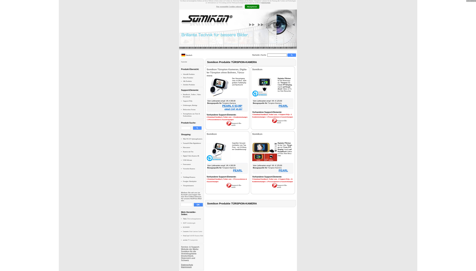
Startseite (256, 55)
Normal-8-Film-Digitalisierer (192, 143)
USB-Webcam (187, 160)
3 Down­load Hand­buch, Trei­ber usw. (264, 114)
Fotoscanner (187, 164)
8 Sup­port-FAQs (284, 179)
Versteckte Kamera (189, 169)
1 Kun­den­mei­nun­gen (240, 117)
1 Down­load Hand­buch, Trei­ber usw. (219, 179)
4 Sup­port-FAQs (284, 114)
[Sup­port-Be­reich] (228, 125)
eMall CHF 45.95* (233, 109)
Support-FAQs (187, 101)
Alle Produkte (187, 81)
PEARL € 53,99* (232, 105)
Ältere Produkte (188, 78)
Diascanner (186, 147)
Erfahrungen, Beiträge (190, 105)
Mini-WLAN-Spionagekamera (192, 139)
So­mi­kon (257, 69)
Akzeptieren (252, 7)
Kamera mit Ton (188, 152)
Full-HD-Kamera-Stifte (193, 236)
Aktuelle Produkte (189, 74)
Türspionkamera (188, 186)
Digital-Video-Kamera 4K (191, 156)
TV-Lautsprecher (190, 240)
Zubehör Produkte (189, 85)
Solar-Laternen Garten (192, 231)
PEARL (283, 105)
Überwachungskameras (192, 219)
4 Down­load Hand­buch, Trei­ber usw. (219, 117)
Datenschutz (265, 3)
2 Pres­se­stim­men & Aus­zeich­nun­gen (280, 182)
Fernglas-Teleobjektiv (190, 181)
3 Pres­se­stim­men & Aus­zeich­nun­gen (221, 120)
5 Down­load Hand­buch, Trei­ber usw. (264, 179)
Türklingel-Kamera (189, 177)
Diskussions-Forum (189, 109)
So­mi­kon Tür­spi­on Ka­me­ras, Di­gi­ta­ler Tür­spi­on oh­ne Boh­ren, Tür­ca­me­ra (227, 72)
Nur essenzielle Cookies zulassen (229, 7)
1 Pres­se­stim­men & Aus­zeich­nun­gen (280, 117)
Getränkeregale (189, 223)
